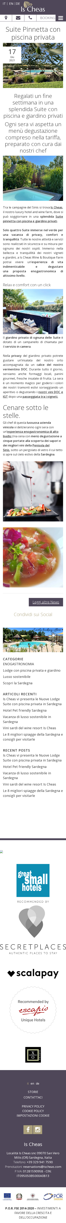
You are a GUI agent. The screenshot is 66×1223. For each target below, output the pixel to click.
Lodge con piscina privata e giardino (31, 670)
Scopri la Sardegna (17, 683)
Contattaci (33, 1097)
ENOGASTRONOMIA (18, 664)
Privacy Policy (33, 1106)
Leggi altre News (46, 602)
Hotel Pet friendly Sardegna (25, 710)
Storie (33, 1092)
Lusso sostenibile (16, 676)
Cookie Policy (33, 1111)
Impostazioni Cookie (33, 1115)
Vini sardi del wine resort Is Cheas (29, 728)
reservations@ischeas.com (42, 1167)
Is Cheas (56, 207)
